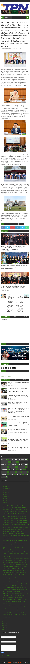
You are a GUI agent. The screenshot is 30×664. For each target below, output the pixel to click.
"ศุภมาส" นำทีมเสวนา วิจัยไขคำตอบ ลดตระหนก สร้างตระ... (16, 511)
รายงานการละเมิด (5, 655)
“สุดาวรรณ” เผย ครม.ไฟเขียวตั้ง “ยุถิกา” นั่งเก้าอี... (13, 597)
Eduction (19, 474)
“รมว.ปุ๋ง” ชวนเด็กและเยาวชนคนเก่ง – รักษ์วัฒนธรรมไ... (15, 595)
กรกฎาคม (5, 496)
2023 (3, 623)
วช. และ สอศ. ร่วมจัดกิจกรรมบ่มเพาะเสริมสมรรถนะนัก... (15, 576)
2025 (3, 485)
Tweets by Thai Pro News (6, 376)
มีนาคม (5, 504)
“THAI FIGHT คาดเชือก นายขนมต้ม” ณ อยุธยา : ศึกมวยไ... (15, 566)
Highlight (14, 464)
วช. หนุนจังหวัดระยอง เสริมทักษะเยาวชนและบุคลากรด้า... (15, 580)
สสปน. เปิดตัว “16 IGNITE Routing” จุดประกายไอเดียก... (15, 614)
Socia (25, 471)
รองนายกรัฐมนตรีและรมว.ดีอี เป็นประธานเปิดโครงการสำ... (16, 564)
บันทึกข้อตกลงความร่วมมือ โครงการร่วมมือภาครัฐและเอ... (15, 546)
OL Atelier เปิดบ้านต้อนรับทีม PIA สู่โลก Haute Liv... (14, 533)
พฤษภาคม (5, 500)
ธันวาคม (5, 486)
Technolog (3, 474)
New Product (4, 464)
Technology (4, 469)
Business (12, 459)
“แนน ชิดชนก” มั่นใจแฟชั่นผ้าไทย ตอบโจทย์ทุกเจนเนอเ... (15, 540)
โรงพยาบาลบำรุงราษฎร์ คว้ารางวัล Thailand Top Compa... (15, 520)
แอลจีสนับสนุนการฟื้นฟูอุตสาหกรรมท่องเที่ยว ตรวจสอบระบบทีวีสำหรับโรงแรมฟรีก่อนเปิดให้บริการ (18, 397)
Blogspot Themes (21, 662)
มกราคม (5, 619)
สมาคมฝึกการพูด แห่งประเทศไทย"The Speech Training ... (15, 516)
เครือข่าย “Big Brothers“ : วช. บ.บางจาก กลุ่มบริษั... (14, 556)
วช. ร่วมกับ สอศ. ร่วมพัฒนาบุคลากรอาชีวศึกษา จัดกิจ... (15, 542)
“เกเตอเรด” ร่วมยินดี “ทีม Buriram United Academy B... (14, 505)
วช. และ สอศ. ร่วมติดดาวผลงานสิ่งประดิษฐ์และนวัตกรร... (15, 562)
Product (12, 471)
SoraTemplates (8, 662)
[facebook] (22, 1)
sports (22, 464)
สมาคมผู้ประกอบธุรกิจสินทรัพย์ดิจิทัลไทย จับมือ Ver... (14, 591)
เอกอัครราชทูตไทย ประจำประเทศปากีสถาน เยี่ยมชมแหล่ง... (16, 535)
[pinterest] (27, 1)
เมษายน (5, 502)
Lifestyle (3, 459)
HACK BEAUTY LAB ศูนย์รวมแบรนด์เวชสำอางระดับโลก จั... (16, 593)
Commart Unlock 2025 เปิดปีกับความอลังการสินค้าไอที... (15, 607)
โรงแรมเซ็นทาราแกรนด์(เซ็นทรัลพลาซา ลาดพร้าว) (14, 568)
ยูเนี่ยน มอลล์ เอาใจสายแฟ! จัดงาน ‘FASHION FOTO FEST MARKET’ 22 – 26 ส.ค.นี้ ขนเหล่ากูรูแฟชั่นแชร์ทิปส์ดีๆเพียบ (18, 424)
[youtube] (25, 1)
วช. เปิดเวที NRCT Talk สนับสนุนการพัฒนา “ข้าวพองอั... (15, 587)
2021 (3, 627)
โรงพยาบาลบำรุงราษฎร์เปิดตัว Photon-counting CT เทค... (15, 589)
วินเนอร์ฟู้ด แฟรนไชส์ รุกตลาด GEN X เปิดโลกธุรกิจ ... (14, 570)
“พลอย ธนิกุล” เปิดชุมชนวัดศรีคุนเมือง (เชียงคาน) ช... (14, 572)
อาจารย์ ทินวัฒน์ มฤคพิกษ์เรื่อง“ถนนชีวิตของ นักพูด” (14, 544)
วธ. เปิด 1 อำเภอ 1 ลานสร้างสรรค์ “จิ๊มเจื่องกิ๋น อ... (13, 574)
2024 (3, 621)
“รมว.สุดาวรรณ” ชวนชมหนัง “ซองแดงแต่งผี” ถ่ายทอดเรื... (15, 583)
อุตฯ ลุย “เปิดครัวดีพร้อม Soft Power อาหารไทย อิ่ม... (14, 612)
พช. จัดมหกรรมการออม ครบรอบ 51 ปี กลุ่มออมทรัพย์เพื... (15, 608)
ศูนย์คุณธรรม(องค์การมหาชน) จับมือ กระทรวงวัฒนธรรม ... (16, 549)
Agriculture (4, 471)
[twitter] (24, 1)
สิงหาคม (5, 494)
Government (21, 459)
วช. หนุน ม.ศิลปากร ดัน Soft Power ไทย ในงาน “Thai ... (15, 551)
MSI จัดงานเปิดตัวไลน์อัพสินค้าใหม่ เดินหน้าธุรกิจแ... (14, 529)
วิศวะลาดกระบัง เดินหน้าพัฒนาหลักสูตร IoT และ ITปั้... (15, 581)
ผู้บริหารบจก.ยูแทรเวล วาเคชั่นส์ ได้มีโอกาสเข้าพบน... (14, 547)
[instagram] (28, 1)
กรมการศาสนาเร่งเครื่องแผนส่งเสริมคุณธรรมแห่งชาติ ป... (15, 610)
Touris (11, 474)
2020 (3, 629)
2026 (3, 483)
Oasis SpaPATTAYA (7, 603)
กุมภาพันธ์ (5, 617)
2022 (3, 625)
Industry (13, 469)
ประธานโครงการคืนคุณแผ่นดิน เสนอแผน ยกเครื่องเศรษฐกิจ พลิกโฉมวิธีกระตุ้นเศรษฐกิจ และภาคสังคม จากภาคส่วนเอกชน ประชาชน (18, 447)
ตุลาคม (5, 490)
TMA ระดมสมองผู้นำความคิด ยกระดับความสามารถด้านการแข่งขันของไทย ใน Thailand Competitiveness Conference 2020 (17, 390)
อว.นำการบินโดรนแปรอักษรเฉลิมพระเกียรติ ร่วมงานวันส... (15, 527)
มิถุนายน (5, 498)
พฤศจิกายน (5, 488)
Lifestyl (3, 476)
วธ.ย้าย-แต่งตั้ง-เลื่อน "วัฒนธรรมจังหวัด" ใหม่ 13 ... (14, 531)
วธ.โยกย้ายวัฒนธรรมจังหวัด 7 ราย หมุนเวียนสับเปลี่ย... (15, 599)
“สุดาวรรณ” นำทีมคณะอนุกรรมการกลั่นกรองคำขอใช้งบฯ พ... (16, 558)
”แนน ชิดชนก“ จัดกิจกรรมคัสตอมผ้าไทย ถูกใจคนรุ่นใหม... (15, 509)
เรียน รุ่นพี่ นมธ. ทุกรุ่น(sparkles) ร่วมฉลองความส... (14, 601)
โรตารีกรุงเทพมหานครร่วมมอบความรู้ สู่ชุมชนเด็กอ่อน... (15, 518)
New (19, 471)
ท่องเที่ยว (21, 469)
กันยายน (5, 492)
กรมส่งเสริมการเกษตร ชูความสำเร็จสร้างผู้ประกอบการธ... (15, 560)
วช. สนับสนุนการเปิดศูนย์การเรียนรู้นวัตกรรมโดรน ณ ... (15, 507)
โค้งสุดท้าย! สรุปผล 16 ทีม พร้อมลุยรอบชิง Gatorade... (14, 585)
